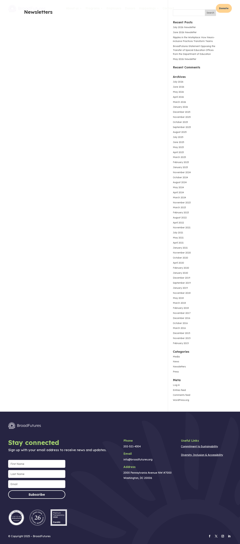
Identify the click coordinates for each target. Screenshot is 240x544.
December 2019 (181, 277)
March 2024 (179, 197)
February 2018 (181, 308)
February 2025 (181, 162)
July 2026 (178, 81)
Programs (93, 8)
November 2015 (182, 338)
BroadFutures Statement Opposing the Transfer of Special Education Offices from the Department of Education (194, 50)
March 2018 (179, 302)
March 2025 (179, 157)
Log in (176, 385)
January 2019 (180, 287)
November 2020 (182, 252)
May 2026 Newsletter (184, 59)
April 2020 (178, 262)
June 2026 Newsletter (185, 32)
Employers (113, 8)
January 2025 (180, 167)
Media (176, 356)
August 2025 (180, 132)
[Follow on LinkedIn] (229, 536)
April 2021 (178, 242)
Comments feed (181, 395)
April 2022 (178, 222)
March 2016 (179, 328)
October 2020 (180, 257)
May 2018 (178, 298)
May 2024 (178, 187)
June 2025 (178, 142)
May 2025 (178, 147)
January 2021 (180, 247)
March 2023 (179, 207)
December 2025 (181, 111)
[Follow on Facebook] (209, 536)
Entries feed (179, 390)
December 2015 (181, 333)
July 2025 (178, 137)
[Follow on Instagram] (222, 536)
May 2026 (178, 91)
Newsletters (179, 366)
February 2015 (181, 343)
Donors (130, 8)
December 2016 (181, 318)
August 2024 (180, 182)
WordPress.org (181, 400)
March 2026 (179, 102)
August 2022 (180, 217)
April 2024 (178, 192)
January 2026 (180, 106)
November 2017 (182, 313)
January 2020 (180, 272)
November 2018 (182, 293)
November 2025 (182, 117)
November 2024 (182, 172)
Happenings (147, 8)
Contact (168, 8)
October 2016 (180, 323)
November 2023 (182, 202)
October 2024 (180, 177)
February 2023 (181, 212)
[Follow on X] (216, 536)
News (176, 361)
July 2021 (178, 232)
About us (72, 8)
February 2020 (181, 267)
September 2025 (182, 127)
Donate (224, 8)
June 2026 (178, 86)
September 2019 (182, 282)
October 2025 (180, 122)
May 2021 (178, 237)
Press (176, 371)
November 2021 (182, 227)
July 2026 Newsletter (184, 27)
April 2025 (178, 152)
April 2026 (178, 96)
